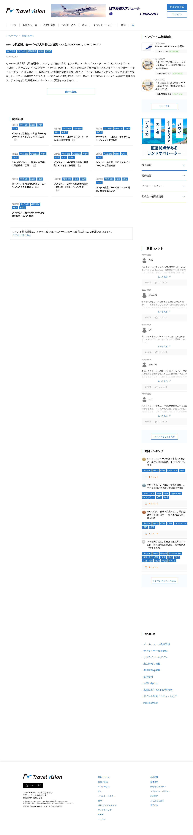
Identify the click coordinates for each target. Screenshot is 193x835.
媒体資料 (148, 676)
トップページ (12, 36)
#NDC (48, 51)
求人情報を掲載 (151, 663)
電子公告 (154, 805)
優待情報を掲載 (151, 670)
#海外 (41, 51)
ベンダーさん (69, 25)
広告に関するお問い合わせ (157, 689)
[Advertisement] (164, 227)
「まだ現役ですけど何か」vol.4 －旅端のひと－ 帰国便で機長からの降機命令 (170, 65)
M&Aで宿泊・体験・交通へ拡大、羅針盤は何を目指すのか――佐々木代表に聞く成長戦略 (166, 514)
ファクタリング (105, 810)
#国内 (39, 125)
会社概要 (154, 777)
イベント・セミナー (104, 25)
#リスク (172, 561)
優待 (123, 25)
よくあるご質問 (157, 801)
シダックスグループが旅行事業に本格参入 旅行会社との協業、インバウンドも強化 (166, 461)
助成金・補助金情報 (152, 196)
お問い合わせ (150, 683)
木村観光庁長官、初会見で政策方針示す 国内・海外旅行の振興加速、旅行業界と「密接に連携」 (167, 544)
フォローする (35, 785)
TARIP (101, 814)
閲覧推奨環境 (150, 702)
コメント (153, 477)
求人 (84, 25)
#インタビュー (148, 497)
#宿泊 (157, 561)
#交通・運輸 (172, 470)
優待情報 (146, 175)
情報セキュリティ (158, 786)
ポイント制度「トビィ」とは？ (160, 696)
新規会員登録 (177, 7)
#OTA (159, 497)
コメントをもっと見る (164, 436)
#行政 (155, 553)
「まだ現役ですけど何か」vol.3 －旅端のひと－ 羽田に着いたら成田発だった (170, 85)
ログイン (177, 14)
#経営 (182, 470)
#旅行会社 (11, 51)
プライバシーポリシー (160, 791)
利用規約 (154, 796)
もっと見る (164, 106)
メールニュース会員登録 (156, 644)
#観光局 (163, 553)
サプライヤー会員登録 (155, 650)
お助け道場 (49, 25)
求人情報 (146, 165)
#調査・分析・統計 (150, 557)
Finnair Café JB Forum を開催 (169, 46)
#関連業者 (32, 51)
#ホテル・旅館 (148, 494)
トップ (12, 25)
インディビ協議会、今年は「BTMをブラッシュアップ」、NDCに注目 (29, 135)
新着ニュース (30, 25)
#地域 (169, 523)
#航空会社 (21, 51)
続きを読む (71, 91)
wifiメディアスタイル (107, 805)
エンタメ (102, 819)
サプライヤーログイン (155, 657)
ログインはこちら (22, 235)
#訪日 (15, 129)
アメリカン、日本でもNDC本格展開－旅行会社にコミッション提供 (71, 185)
